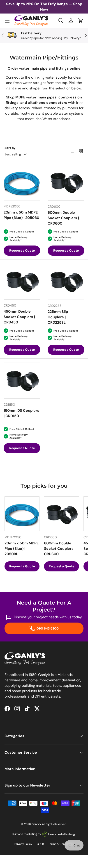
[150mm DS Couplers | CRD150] (22, 380)
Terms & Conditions (61, 844)
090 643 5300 (47, 628)
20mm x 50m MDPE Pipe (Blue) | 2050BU (21, 215)
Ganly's (36, 824)
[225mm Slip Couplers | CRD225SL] (66, 281)
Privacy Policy (23, 844)
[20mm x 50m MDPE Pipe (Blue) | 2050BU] (22, 182)
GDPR (40, 844)
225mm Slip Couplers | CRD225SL (58, 317)
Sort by (10, 148)
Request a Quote (22, 250)
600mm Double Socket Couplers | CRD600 (63, 218)
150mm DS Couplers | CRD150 (21, 413)
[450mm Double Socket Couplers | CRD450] (22, 281)
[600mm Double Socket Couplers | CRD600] (66, 182)
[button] (81, 21)
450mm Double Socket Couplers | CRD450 (19, 317)
